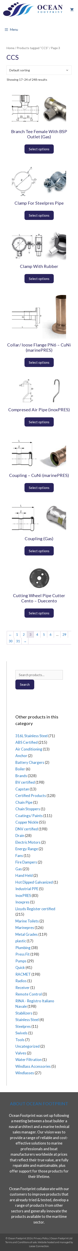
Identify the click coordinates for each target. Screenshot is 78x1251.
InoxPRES (23, 895)
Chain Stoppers (27, 809)
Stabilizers (23, 1013)
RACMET (23, 974)
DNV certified (26, 829)
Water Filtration (28, 1059)
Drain (19, 835)
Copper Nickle (26, 822)
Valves (20, 1053)
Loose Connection (39, 1246)
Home (10, 48)
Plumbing (23, 947)
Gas (18, 869)
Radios (21, 981)
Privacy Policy (41, 1238)
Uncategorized (27, 1046)
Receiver (22, 987)
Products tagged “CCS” (33, 48)
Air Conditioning (28, 749)
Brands (21, 775)
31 (18, 641)
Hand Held (24, 875)
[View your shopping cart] (72, 10)
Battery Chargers (29, 762)
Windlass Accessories (33, 1066)
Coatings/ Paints (29, 815)
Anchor (21, 755)
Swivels (21, 1033)
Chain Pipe (23, 802)
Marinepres (24, 927)
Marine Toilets (27, 921)
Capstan (22, 789)
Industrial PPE (26, 888)
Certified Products (30, 795)
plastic (20, 941)
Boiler (20, 769)
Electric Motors (28, 842)
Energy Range (26, 849)
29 (64, 634)
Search (25, 684)
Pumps (20, 961)
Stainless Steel (27, 1019)
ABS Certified (26, 742)
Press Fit (22, 954)
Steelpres (23, 1026)
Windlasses (24, 1073)
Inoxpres (22, 902)
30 (11, 641)
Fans (19, 855)
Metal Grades (26, 934)
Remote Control (28, 994)
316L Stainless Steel (31, 735)
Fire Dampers (26, 862)
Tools (19, 1039)
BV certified (25, 782)
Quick (20, 967)
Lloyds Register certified (35, 909)
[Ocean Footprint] (33, 10)
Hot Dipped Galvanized (34, 882)
